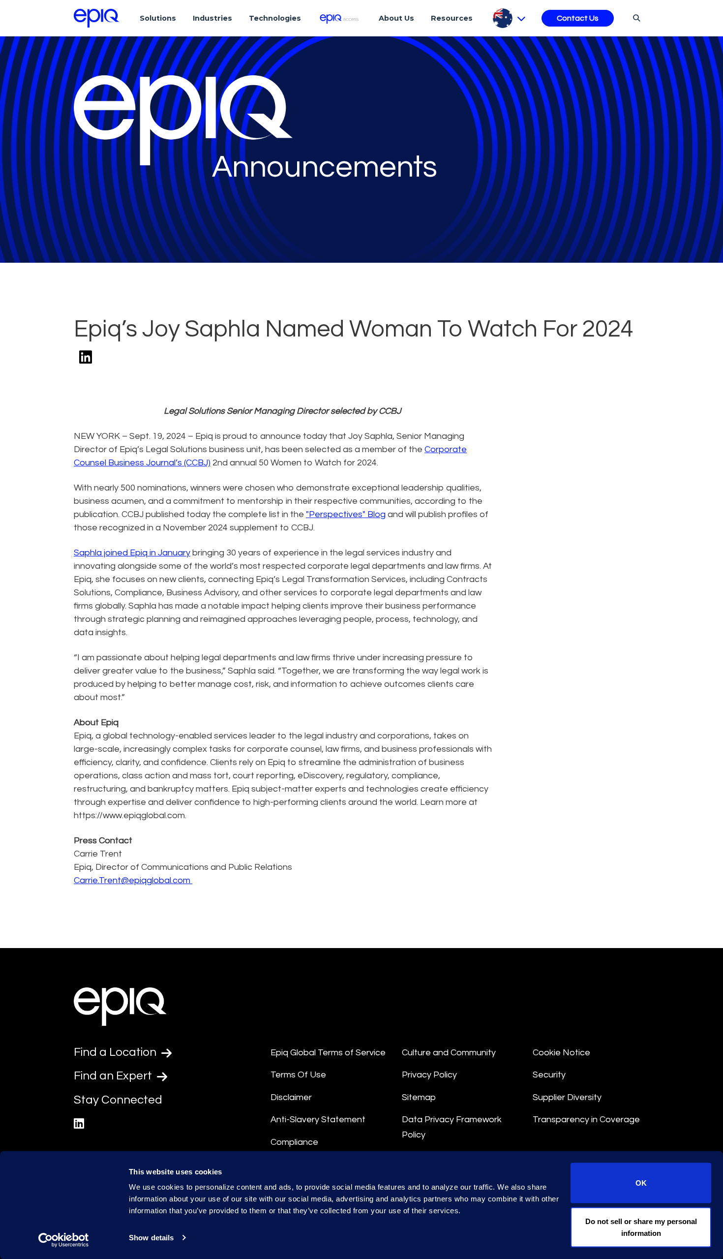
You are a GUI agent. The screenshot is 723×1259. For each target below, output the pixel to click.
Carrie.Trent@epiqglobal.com (133, 880)
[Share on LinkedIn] (85, 358)
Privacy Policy (429, 1074)
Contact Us (578, 18)
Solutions (158, 18)
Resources (452, 18)
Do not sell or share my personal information (641, 1227)
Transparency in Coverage (586, 1119)
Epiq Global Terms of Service (328, 1052)
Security (549, 1074)
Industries (212, 18)
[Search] (635, 18)
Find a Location (116, 1052)
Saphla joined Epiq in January (132, 552)
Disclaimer (291, 1097)
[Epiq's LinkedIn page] (79, 1124)
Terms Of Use (298, 1074)
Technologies (275, 18)
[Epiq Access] (340, 18)
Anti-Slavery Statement (318, 1119)
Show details (151, 1237)
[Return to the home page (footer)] (96, 18)
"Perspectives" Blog (346, 514)
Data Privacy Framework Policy (452, 1127)
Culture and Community (449, 1052)
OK (641, 1183)
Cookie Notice (561, 1052)
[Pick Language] (509, 18)
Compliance (294, 1142)
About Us (396, 18)
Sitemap (419, 1097)
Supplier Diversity (567, 1097)
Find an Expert (114, 1076)
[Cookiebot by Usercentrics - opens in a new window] (64, 1239)
